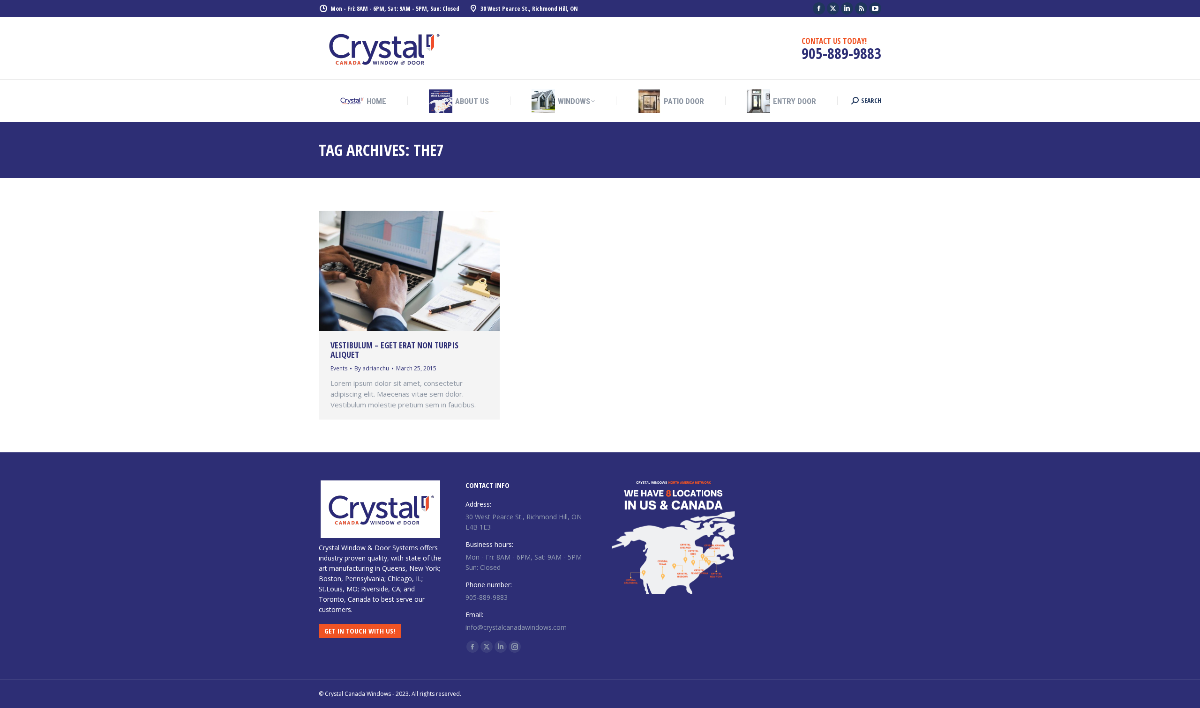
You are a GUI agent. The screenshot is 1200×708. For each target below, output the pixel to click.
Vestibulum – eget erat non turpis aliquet (394, 349)
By (371, 368)
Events (338, 368)
